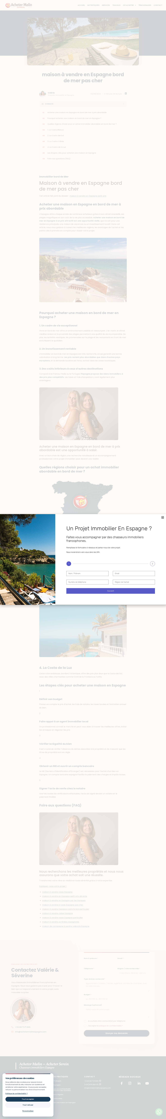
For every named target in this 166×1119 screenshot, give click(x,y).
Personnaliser (28, 1111)
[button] (163, 517)
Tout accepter (28, 1099)
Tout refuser (28, 1105)
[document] (83, 559)
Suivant (110, 591)
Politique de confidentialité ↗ (16, 1093)
